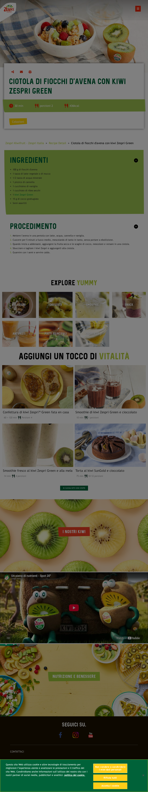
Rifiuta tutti (110, 777)
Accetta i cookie (110, 785)
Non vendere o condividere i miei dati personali (110, 768)
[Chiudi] (143, 775)
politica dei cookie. (74, 775)
